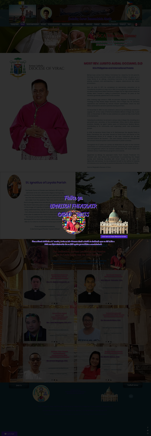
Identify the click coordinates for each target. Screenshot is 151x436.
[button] (114, 236)
